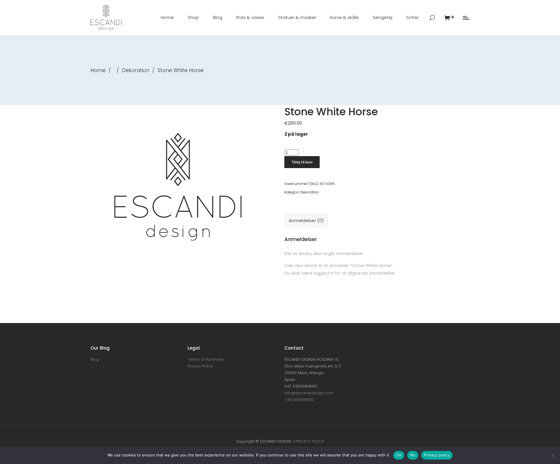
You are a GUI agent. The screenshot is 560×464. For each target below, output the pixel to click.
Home (98, 70)
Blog (94, 359)
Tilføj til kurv (302, 162)
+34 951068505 (299, 399)
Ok (398, 455)
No (413, 455)
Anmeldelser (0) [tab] (306, 220)
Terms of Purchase (205, 359)
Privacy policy (437, 455)
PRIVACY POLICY (309, 441)
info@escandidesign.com (308, 393)
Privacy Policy (200, 366)
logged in (324, 273)
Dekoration (135, 70)
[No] (553, 455)
